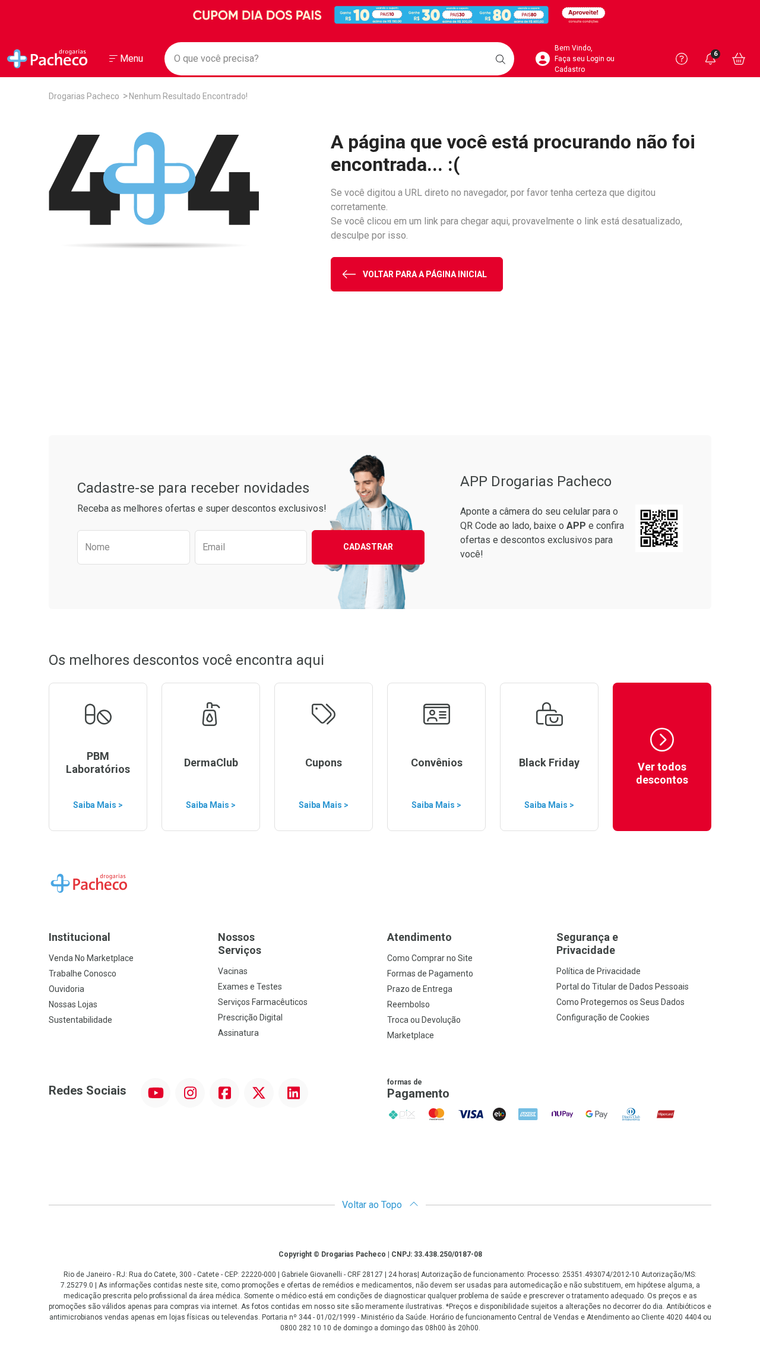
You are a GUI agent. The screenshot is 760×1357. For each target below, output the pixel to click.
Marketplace (410, 1035)
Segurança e (587, 943)
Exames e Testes (250, 986)
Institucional (79, 937)
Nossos (239, 943)
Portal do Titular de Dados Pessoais (622, 986)
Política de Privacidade (598, 971)
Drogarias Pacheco (84, 96)
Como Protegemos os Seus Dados (620, 1002)
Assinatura (238, 1033)
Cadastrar (368, 546)
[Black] (380, 14)
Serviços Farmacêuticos (263, 1002)
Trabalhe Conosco (82, 973)
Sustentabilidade (80, 1020)
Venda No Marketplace (91, 958)
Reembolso (408, 1004)
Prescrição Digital (250, 1017)
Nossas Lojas (73, 1004)
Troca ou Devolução (424, 1020)
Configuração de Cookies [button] (603, 1017)
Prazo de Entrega (419, 989)
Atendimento (419, 937)
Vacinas (233, 971)
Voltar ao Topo (373, 1204)
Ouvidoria (66, 989)
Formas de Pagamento (430, 973)
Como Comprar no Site (430, 958)
